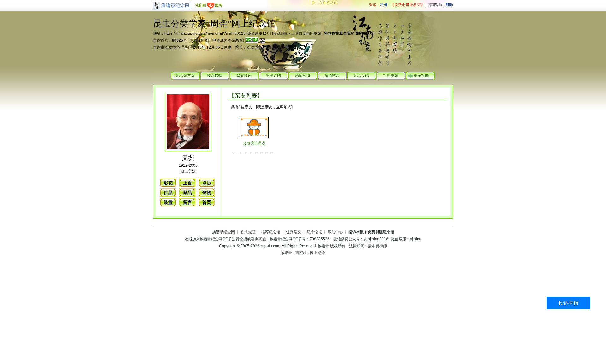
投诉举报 (568, 303)
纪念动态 (361, 75)
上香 (187, 182)
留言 (187, 202)
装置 (168, 202)
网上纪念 (317, 253)
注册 (383, 5)
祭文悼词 (244, 75)
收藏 (277, 33)
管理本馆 (390, 75)
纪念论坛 (314, 232)
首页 (206, 202)
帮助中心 (335, 232)
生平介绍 (273, 75)
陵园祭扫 (214, 75)
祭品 (187, 192)
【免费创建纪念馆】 (407, 5)
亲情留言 (332, 75)
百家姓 (301, 253)
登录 (373, 5)
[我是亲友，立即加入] (274, 107)
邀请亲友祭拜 (258, 33)
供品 (168, 192)
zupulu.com (270, 246)
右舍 (204, 40)
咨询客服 (435, 5)
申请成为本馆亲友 (227, 40)
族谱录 (323, 246)
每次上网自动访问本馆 (302, 33)
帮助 (449, 5)
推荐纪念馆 (270, 232)
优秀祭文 (293, 232)
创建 (227, 47)
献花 (168, 182)
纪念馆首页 (185, 75)
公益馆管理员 (176, 47)
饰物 (206, 192)
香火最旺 (248, 232)
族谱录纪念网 (223, 232)
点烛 (206, 182)
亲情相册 (302, 75)
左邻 (193, 40)
